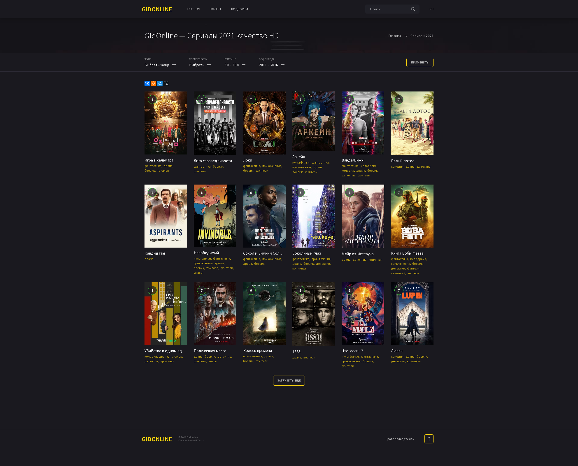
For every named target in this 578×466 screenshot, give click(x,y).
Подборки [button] (239, 9)
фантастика (152, 166)
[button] (235, 64)
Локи (247, 160)
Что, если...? (352, 350)
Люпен (397, 350)
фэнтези (200, 171)
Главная (193, 9)
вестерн (413, 273)
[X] (166, 83)
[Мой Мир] (160, 83)
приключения (271, 166)
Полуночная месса (210, 350)
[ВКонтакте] (147, 83)
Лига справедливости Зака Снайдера (226, 160)
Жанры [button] (215, 9)
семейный (398, 273)
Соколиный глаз (306, 253)
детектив (348, 175)
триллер (163, 171)
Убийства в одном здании (167, 350)
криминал (299, 268)
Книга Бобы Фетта (407, 253)
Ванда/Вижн (353, 160)
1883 (296, 351)
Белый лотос (402, 160)
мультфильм (301, 162)
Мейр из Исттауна (358, 253)
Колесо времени (257, 350)
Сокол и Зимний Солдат (264, 253)
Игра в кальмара (158, 160)
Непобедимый (206, 252)
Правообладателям (400, 439)
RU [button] (432, 9)
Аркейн (298, 156)
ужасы (198, 273)
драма (168, 166)
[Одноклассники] (153, 83)
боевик (149, 171)
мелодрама (369, 166)
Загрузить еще (289, 380)
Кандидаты (154, 253)
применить (420, 62)
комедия (348, 171)
